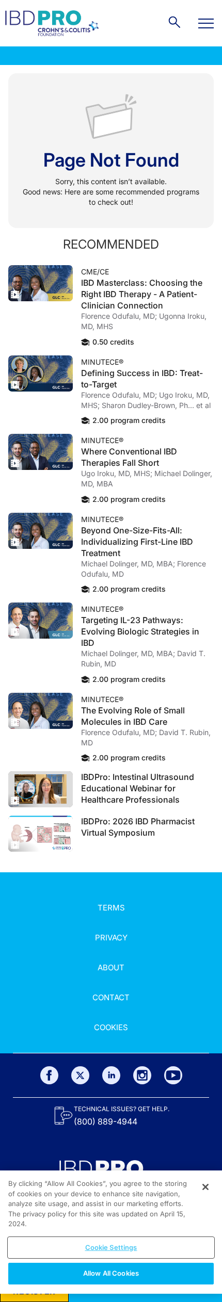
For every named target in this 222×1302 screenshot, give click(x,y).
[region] (111, 1232)
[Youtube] (173, 1075)
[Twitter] (80, 1075)
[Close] (205, 1187)
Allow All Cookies (111, 1273)
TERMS (111, 908)
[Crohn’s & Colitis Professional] (52, 23)
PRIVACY (111, 937)
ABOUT (111, 967)
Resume (40, 283)
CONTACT (111, 997)
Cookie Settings (111, 1247)
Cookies (111, 1027)
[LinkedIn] (111, 1075)
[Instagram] (142, 1075)
